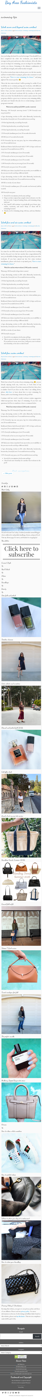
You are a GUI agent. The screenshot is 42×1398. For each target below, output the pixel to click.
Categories (21, 1349)
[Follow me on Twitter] (2, 486)
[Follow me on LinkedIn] (18, 486)
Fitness (10, 30)
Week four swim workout (12, 352)
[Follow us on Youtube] (15, 486)
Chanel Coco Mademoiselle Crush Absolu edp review (21, 1373)
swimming (25, 30)
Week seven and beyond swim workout (19, 27)
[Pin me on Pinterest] (12, 486)
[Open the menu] (39, 8)
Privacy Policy (21, 1387)
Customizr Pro (30, 1395)
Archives (21, 1342)
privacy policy (25, 1311)
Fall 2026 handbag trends (21, 1366)
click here (9, 392)
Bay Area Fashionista (21, 2)
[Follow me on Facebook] (5, 486)
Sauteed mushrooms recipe (21, 1369)
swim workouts (18, 30)
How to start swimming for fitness (22, 77)
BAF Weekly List (21, 1364)
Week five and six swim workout (16, 222)
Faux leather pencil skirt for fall (21, 1371)
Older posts (7, 473)
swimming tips (32, 30)
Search (21, 1332)
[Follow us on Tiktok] (10, 486)
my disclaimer (21, 1316)
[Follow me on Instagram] (8, 486)
